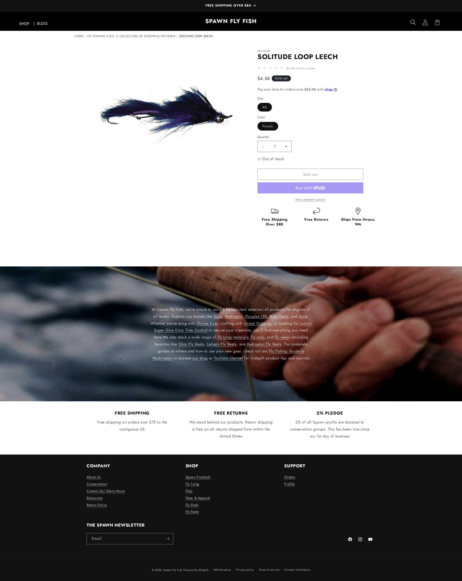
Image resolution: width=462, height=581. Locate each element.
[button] (413, 22)
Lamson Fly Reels (222, 344)
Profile (289, 484)
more (303, 316)
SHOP (24, 23)
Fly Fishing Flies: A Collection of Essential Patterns (131, 36)
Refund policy (222, 570)
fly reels (282, 337)
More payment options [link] (310, 199)
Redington (234, 316)
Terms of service (269, 570)
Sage (218, 316)
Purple (270, 127)
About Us (94, 477)
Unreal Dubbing (257, 323)
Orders (289, 477)
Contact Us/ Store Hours (106, 491)
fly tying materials (233, 337)
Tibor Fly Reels (191, 344)
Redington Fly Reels (264, 344)
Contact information (297, 570)
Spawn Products (198, 477)
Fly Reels (192, 511)
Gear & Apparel (198, 497)
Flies (189, 491)
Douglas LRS (256, 316)
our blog (200, 358)
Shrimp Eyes (207, 323)
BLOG (42, 23)
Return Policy (97, 504)
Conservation (97, 484)
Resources (95, 497)
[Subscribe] (167, 538)
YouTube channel (228, 358)
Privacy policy (245, 570)
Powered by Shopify (196, 570)
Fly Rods (192, 504)
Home (79, 36)
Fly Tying (192, 484)
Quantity (263, 137)
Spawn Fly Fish (173, 570)
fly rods (257, 337)
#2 (267, 108)
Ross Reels (279, 316)
